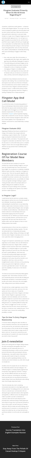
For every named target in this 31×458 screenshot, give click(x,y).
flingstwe (11, 113)
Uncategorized (16, 6)
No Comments (23, 18)
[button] (29, 2)
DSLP (7, 18)
